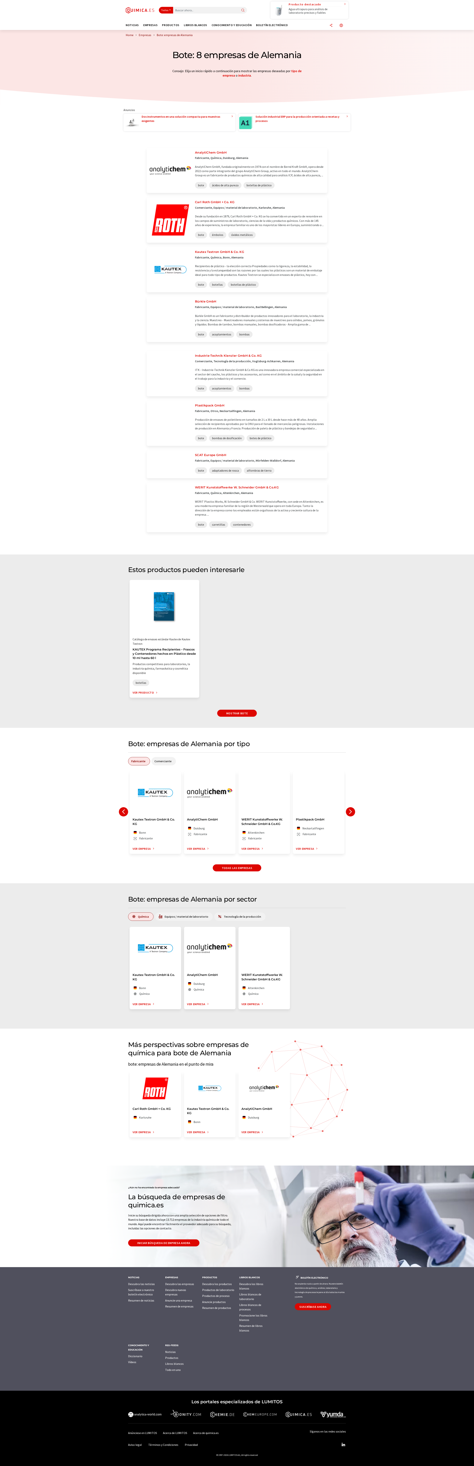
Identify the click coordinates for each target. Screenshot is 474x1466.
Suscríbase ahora (312, 1307)
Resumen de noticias (141, 1300)
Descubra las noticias (141, 1284)
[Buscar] (243, 10)
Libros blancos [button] (195, 25)
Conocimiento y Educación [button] (232, 25)
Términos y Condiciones (163, 1445)
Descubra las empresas (179, 1284)
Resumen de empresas (179, 1306)
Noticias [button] (132, 25)
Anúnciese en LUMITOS (142, 1433)
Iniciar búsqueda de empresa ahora (163, 1243)
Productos (171, 1358)
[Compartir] (331, 25)
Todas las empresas (237, 868)
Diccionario (135, 1356)
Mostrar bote (237, 713)
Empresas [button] (150, 25)
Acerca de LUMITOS (175, 1433)
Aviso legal (135, 1445)
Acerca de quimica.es (206, 1433)
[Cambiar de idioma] (341, 25)
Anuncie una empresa (178, 1300)
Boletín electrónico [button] (272, 25)
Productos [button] (170, 25)
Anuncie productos (214, 1302)
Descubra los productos (217, 1284)
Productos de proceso (216, 1296)
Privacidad (191, 1445)
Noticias (170, 1352)
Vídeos (132, 1362)
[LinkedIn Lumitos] (343, 1445)
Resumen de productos (216, 1308)
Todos (165, 10)
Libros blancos (174, 1364)
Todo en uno (173, 1370)
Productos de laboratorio (218, 1290)
